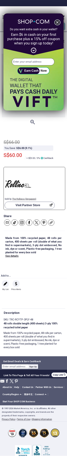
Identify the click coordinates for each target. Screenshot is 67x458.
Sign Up (33, 367)
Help (16, 387)
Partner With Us (43, 387)
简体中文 (28, 394)
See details (12, 256)
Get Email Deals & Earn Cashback (22, 361)
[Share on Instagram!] (22, 222)
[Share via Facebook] (29, 222)
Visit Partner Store (28, 205)
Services (58, 387)
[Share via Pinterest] (44, 222)
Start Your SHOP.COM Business (19, 401)
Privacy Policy (8, 419)
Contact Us (27, 387)
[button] (12, 394)
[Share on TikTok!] (14, 222)
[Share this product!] (51, 222)
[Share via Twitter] (36, 222)
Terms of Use (23, 419)
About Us (7, 387)
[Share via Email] (7, 222)
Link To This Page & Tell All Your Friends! (26, 375)
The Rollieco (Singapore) (24, 199)
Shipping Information (42, 419)
